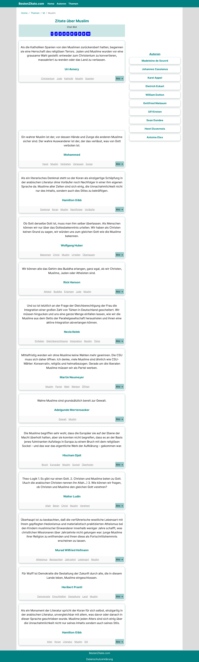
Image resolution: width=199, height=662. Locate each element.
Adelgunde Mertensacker (71, 410)
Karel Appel (155, 77)
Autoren (61, 3)
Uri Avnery (72, 69)
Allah (48, 505)
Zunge (89, 164)
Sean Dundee (154, 120)
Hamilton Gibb (72, 200)
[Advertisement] (71, 105)
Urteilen (76, 254)
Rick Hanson (71, 282)
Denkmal (45, 209)
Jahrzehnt (70, 559)
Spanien (89, 78)
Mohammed (72, 154)
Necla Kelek (72, 332)
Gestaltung (74, 596)
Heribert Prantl (72, 587)
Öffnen (85, 386)
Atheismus (41, 559)
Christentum (47, 78)
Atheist (47, 291)
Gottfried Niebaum (155, 103)
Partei (58, 386)
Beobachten (56, 559)
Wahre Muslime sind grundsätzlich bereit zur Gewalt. (71, 400)
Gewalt (62, 419)
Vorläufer (90, 209)
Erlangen (69, 291)
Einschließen (59, 596)
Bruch (45, 464)
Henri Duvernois (155, 128)
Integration (76, 341)
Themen (73, 3)
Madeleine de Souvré (155, 60)
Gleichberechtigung (57, 341)
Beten (56, 505)
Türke (97, 341)
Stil (86, 641)
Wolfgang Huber (72, 245)
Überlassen (89, 254)
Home (51, 3)
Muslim (79, 78)
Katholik (68, 78)
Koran (55, 209)
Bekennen (45, 254)
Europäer (55, 464)
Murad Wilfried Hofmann (72, 550)
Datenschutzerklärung (99, 659)
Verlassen (78, 164)
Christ (56, 254)
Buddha (58, 291)
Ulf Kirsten (155, 111)
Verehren (85, 505)
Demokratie (43, 596)
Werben (76, 386)
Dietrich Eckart (155, 86)
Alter (49, 641)
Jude (59, 78)
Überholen (87, 464)
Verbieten (65, 164)
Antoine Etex (155, 137)
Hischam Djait (71, 455)
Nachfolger (76, 209)
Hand (45, 164)
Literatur (67, 641)
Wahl (66, 386)
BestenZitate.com (31, 3)
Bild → (119, 78)
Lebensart (83, 559)
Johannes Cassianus (155, 69)
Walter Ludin (72, 496)
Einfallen (39, 341)
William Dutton (155, 94)
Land (85, 596)
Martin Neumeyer (72, 377)
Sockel (76, 464)
